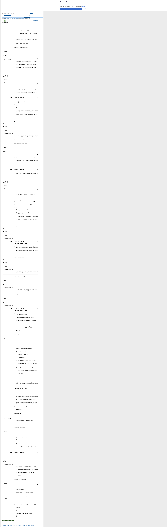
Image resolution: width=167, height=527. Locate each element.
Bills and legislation (17, 18)
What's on (13, 17)
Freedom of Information (12, 525)
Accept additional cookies (65, 8)
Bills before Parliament (22, 18)
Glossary (5, 525)
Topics (37, 17)
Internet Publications (35, 20)
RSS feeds (38, 12)
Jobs (16, 525)
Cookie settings (86, 8)
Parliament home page (7, 18)
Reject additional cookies (77, 8)
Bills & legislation (17, 17)
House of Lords (10, 17)
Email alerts (35, 12)
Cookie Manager (32, 525)
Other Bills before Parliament (34, 21)
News (35, 17)
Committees (21, 17)
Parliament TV (32, 17)
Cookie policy (29, 525)
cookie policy (83, 6)
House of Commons (4, 17)
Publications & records (27, 17)
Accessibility (31, 12)
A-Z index (3, 525)
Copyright (23, 525)
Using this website (19, 525)
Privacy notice (25, 525)
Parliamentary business (12, 18)
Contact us (41, 12)
